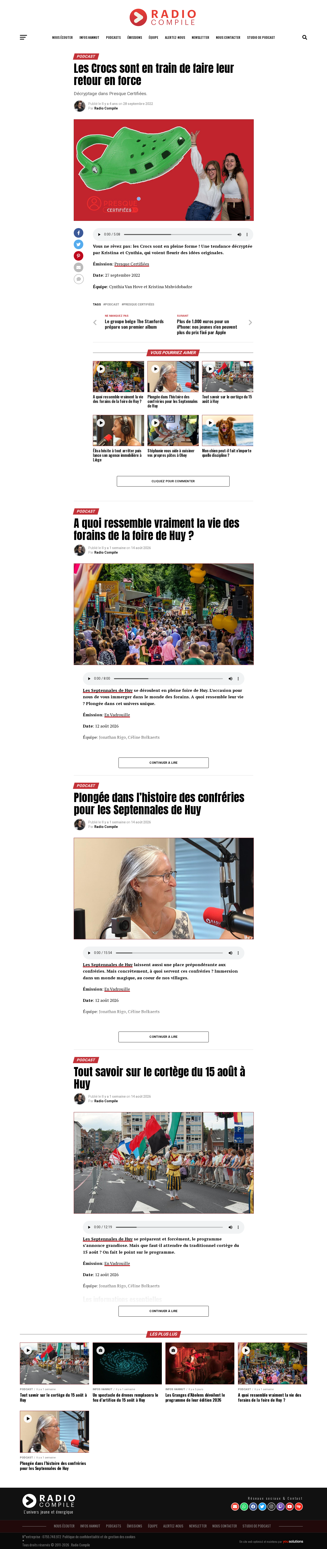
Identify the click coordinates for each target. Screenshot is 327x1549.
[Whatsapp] (244, 1507)
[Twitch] (280, 1507)
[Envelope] (235, 1507)
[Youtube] (290, 1507)
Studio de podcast (261, 37)
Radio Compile (106, 108)
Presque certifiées (139, 304)
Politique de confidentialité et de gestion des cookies (98, 1536)
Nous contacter (228, 37)
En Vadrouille (117, 714)
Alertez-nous (175, 37)
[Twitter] (262, 1507)
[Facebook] (253, 1507)
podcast (112, 304)
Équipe (153, 37)
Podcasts (113, 37)
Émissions (134, 37)
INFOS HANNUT (89, 37)
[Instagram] (271, 1507)
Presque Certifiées (131, 264)
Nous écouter (62, 37)
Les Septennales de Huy (108, 690)
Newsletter (200, 37)
